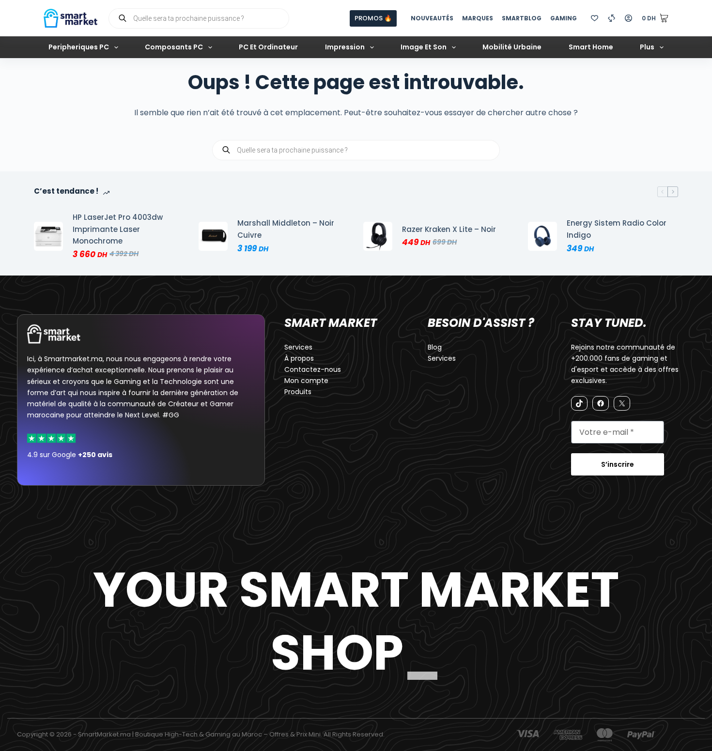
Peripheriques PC (78, 47)
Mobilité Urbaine (512, 47)
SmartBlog (522, 18)
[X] (622, 403)
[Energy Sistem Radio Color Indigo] (542, 236)
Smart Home (591, 47)
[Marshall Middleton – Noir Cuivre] (213, 236)
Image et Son (424, 47)
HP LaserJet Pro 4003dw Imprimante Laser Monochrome (118, 229)
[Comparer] (611, 18)
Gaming (563, 18)
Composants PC (174, 47)
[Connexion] (628, 18)
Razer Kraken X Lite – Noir (449, 229)
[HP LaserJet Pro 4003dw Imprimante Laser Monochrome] (48, 236)
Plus (647, 47)
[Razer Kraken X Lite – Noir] (377, 236)
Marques (477, 18)
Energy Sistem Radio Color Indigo (616, 229)
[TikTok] (579, 403)
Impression (345, 47)
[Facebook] (600, 403)
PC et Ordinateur (268, 47)
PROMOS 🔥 (373, 18)
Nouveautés (432, 18)
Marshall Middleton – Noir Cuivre (285, 229)
